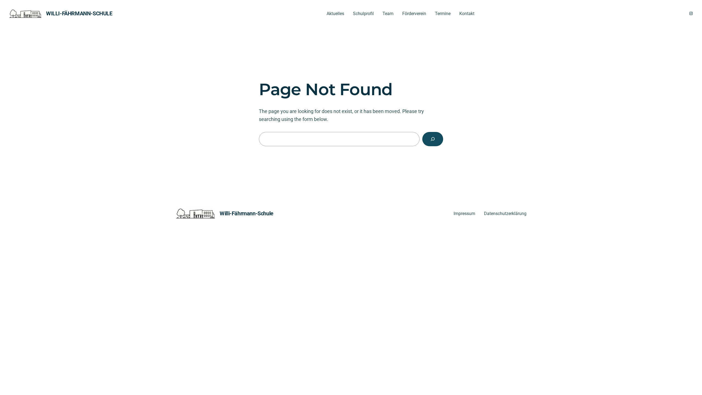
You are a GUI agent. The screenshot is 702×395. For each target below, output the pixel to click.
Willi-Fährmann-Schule (79, 13)
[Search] (432, 139)
